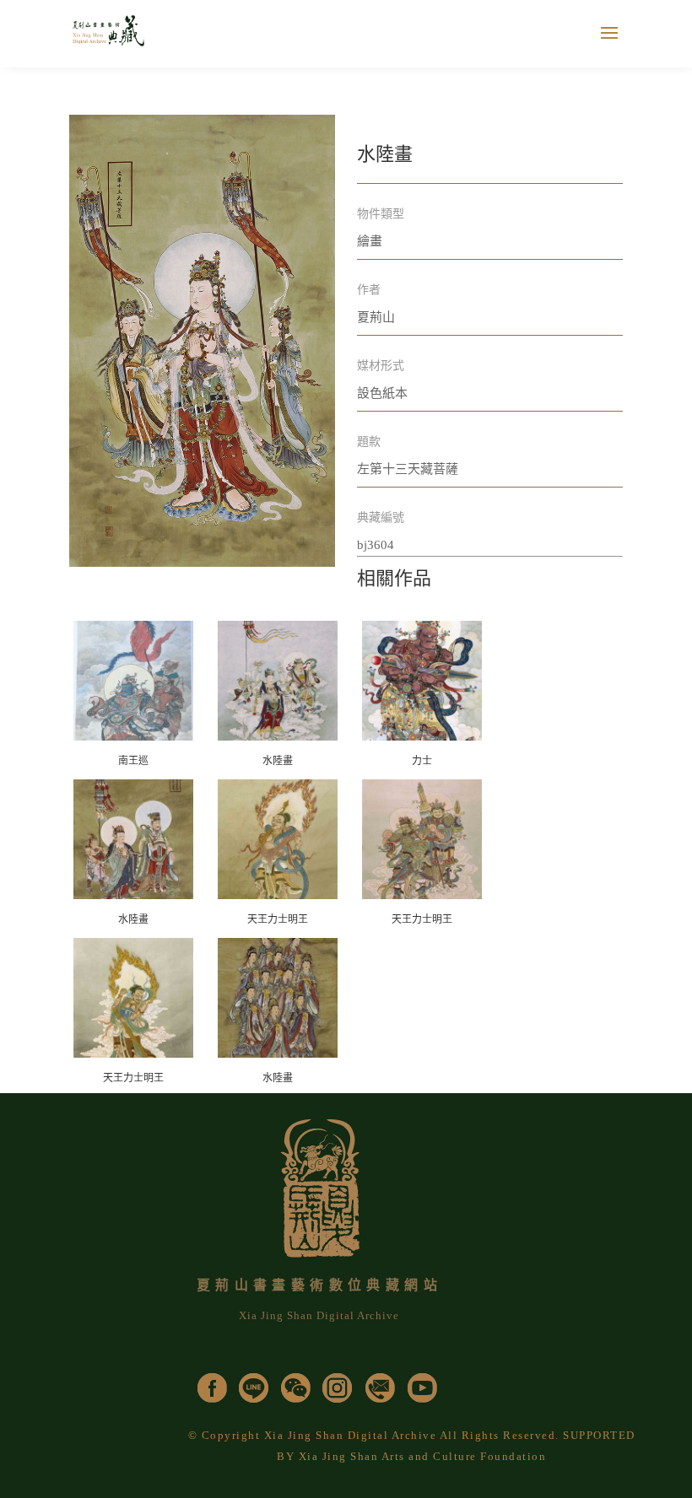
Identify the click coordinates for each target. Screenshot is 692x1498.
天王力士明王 (277, 919)
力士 (422, 761)
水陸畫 (277, 761)
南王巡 (133, 761)
